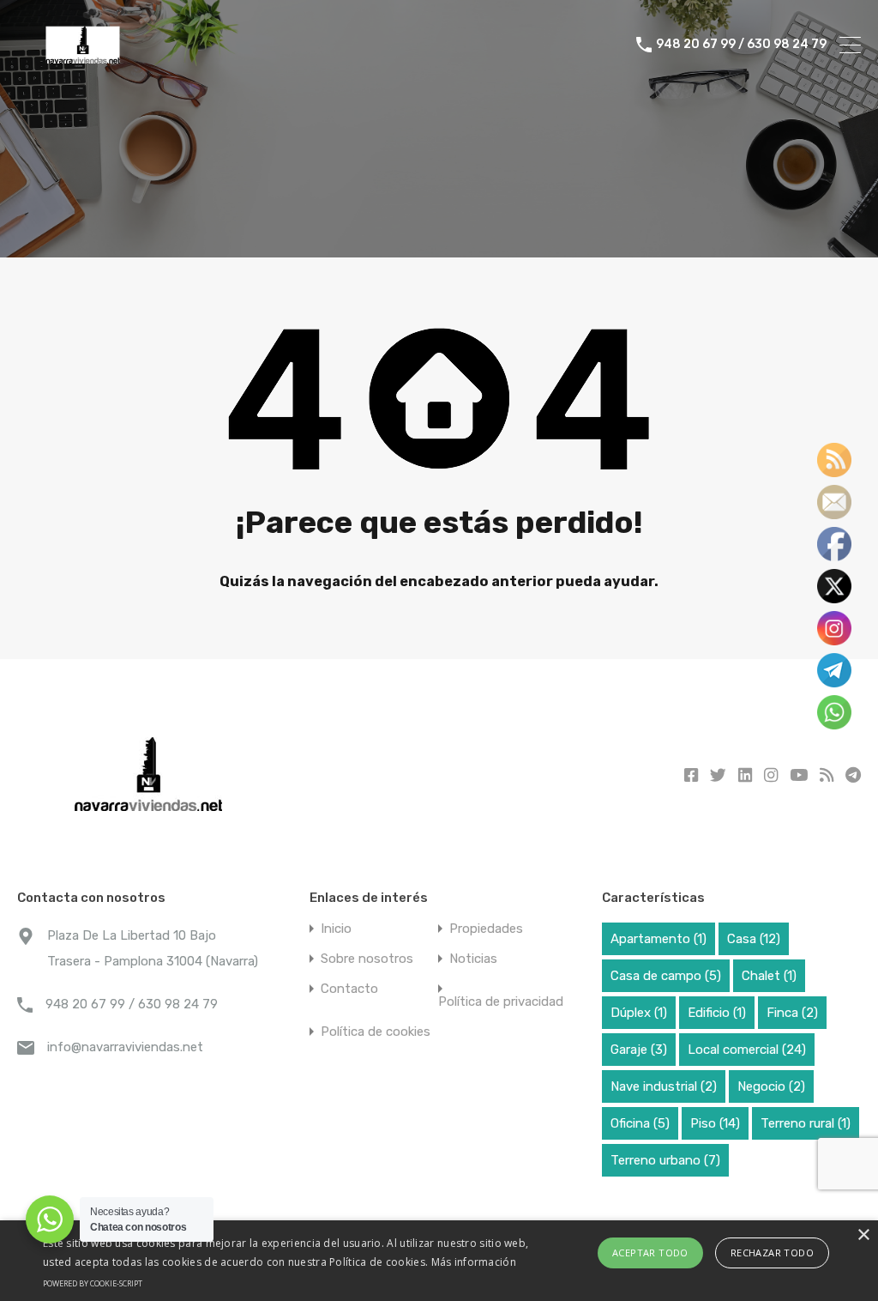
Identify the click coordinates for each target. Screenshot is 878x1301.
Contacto (349, 989)
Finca (792, 1012)
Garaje (638, 1049)
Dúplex (638, 1012)
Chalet (769, 975)
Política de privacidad (500, 1001)
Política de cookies (375, 1032)
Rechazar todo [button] (772, 1252)
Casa (753, 939)
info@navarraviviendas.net (125, 1047)
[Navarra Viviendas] (86, 69)
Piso (715, 1123)
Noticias (473, 959)
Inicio (336, 929)
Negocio (771, 1086)
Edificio (717, 1012)
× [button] (863, 1235)
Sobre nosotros (367, 959)
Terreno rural (806, 1123)
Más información (474, 1262)
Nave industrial (663, 1086)
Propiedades (486, 929)
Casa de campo (665, 975)
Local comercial (747, 1049)
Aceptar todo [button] (650, 1252)
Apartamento (658, 939)
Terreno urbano (665, 1160)
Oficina (640, 1123)
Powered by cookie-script (92, 1283)
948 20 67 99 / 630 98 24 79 (741, 44)
